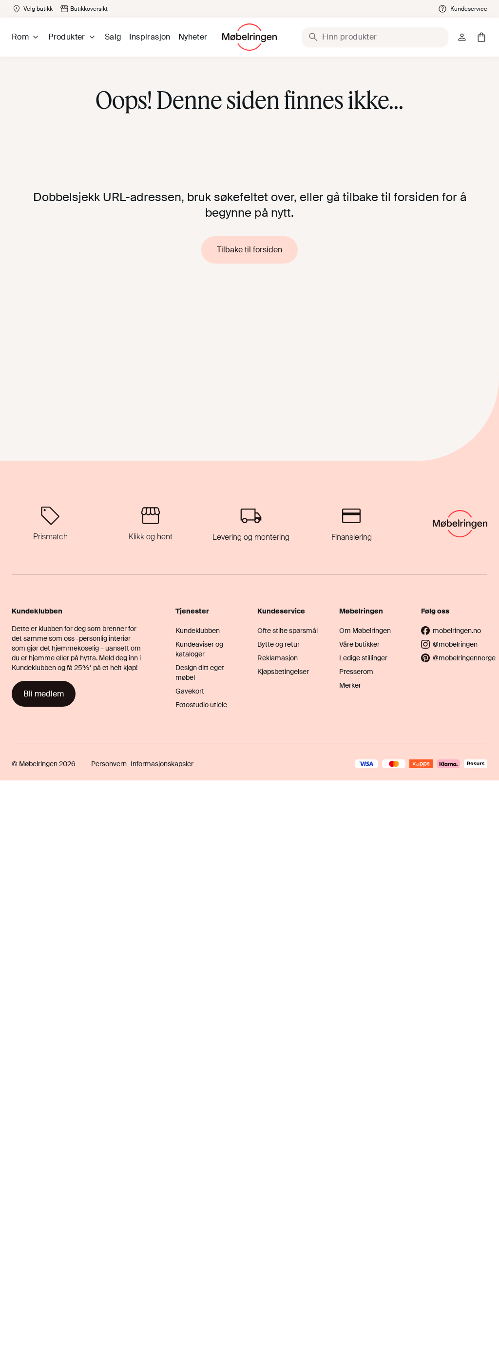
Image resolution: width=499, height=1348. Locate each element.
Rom (20, 37)
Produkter (66, 37)
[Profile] (462, 37)
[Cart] (481, 37)
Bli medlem (43, 694)
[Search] (313, 37)
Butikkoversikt (89, 9)
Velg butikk (38, 9)
